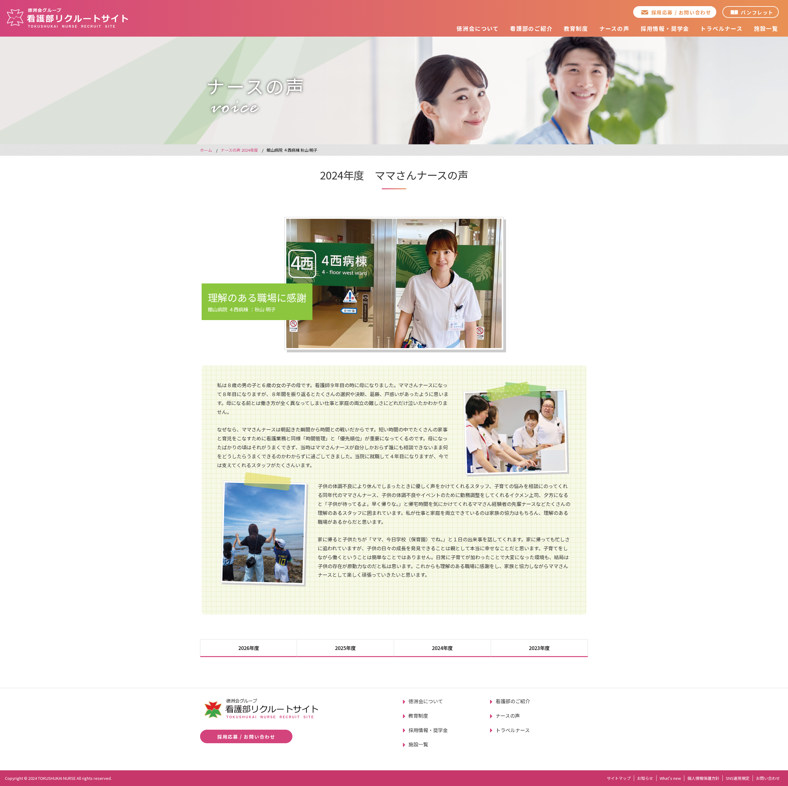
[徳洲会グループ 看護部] (67, 17)
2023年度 (539, 648)
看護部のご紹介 (531, 28)
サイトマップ (619, 778)
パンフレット (757, 12)
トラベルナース (721, 28)
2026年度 (248, 648)
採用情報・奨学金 (665, 28)
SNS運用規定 (738, 778)
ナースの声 (614, 28)
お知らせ (645, 778)
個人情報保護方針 (703, 778)
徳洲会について (477, 28)
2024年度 (442, 648)
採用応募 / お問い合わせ (681, 12)
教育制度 (576, 28)
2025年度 (345, 648)
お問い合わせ (768, 778)
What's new (670, 778)
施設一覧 (766, 28)
